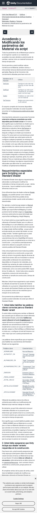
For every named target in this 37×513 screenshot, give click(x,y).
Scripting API (12, 8)
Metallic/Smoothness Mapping (28, 387)
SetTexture (6, 100)
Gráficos (22, 14)
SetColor (6, 84)
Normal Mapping (28, 351)
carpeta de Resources (11, 462)
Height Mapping (28, 377)
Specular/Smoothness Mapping (28, 393)
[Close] (35, 478)
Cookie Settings (18, 499)
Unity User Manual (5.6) (9, 14)
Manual (4, 8)
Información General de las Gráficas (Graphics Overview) (17, 18)
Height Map (28, 212)
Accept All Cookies (18, 509)
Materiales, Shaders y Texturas (12, 21)
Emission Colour (28, 372)
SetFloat (6, 90)
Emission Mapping (28, 374)
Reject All (18, 503)
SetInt (5, 96)
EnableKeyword (25, 320)
